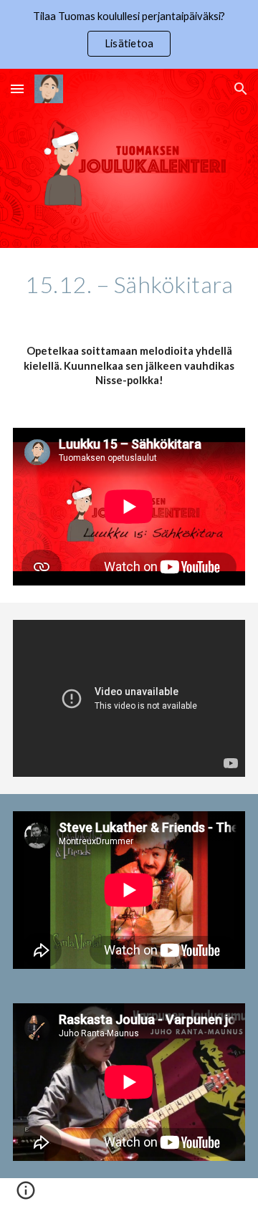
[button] (17, 88)
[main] (129, 284)
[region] (129, 34)
